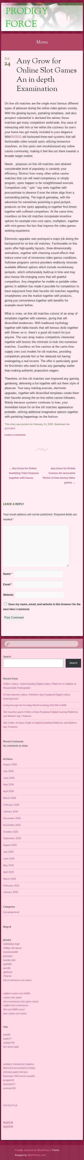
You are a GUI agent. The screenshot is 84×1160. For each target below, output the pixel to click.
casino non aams (12, 997)
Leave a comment (15, 434)
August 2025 (10, 845)
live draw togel (11, 1046)
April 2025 (8, 872)
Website (8, 594)
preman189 (9, 1088)
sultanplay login (11, 943)
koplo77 (7, 1038)
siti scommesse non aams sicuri (20, 1001)
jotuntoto (7, 956)
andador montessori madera (18, 1064)
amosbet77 (9, 1084)
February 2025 (11, 885)
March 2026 (9, 798)
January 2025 (10, 892)
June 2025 (9, 858)
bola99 (6, 1034)
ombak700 (9, 1042)
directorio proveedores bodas (19, 1068)
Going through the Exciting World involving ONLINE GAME (35, 705)
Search (7, 656)
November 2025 (12, 825)
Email (7, 584)
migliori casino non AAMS (16, 993)
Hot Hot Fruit (10, 1105)
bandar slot (9, 960)
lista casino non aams (15, 1013)
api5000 (7, 964)
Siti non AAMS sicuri (14, 1009)
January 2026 (10, 811)
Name (8, 573)
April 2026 (8, 791)
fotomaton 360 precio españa (19, 1076)
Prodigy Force (27, 18)
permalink (10, 428)
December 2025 (12, 818)
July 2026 (8, 771)
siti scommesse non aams (17, 980)
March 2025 (9, 878)
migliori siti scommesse (15, 1005)
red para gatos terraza (15, 1072)
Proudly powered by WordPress (32, 1150)
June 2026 (9, 778)
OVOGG (16, 136)
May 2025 (8, 865)
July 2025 (8, 851)
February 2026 (11, 804)
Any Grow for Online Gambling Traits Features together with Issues (24, 473)
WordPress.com (36, 1155)
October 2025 (10, 831)
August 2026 (10, 764)
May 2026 (8, 784)
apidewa (7, 972)
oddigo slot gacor (12, 948)
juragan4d (8, 1080)
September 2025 (12, 838)
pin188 (6, 968)
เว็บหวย (7, 976)
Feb (7, 60)
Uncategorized (11, 912)
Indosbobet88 (10, 952)
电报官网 (8, 1122)
